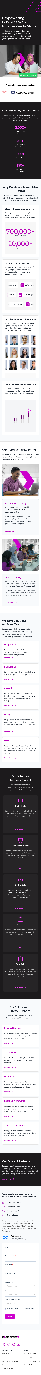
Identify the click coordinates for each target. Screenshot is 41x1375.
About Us (5, 1354)
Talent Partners (8, 1369)
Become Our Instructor (10, 1361)
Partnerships (7, 1365)
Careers (5, 1357)
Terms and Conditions (32, 1361)
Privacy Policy (29, 1365)
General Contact (30, 1354)
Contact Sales (29, 1357)
